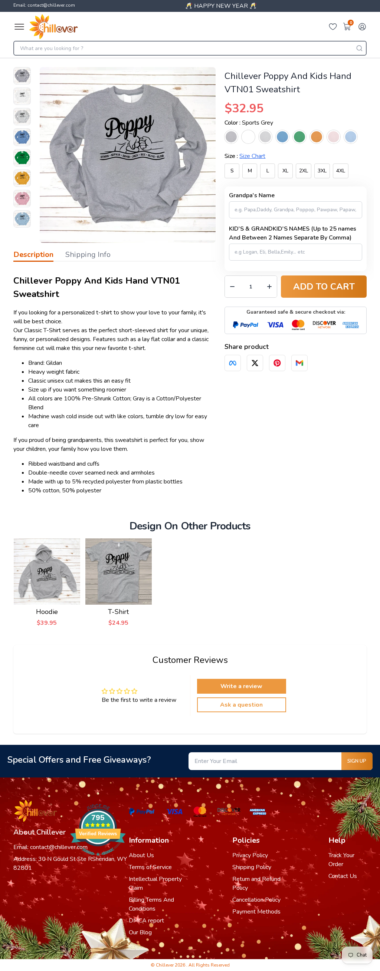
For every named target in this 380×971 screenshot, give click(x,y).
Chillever (165, 965)
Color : (249, 123)
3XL (322, 170)
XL (285, 170)
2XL (303, 170)
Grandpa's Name (252, 195)
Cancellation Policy (256, 900)
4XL (340, 170)
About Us (141, 855)
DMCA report (146, 920)
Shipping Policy (251, 867)
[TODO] (233, 363)
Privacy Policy (250, 855)
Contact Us (342, 876)
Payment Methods (256, 912)
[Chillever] (53, 26)
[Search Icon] (359, 48)
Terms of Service (150, 867)
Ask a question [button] (241, 705)
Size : (245, 156)
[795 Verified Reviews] (98, 860)
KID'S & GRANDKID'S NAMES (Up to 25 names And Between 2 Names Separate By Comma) (292, 233)
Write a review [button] (241, 686)
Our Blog (140, 932)
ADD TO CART (324, 287)
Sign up (356, 761)
